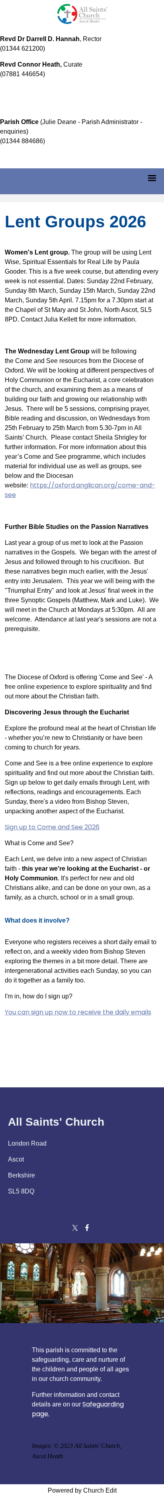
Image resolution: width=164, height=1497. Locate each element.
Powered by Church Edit (82, 1490)
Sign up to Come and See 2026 (52, 827)
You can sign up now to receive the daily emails (78, 1012)
